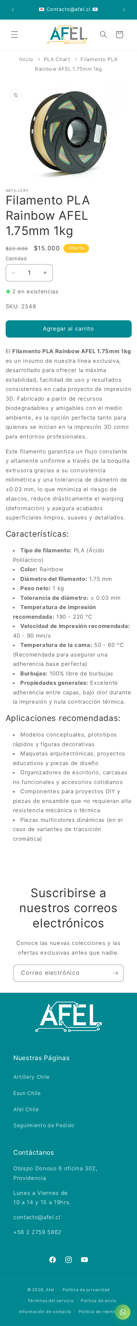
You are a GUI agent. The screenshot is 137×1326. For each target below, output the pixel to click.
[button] (15, 34)
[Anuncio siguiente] (124, 9)
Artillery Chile (31, 1077)
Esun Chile (27, 1093)
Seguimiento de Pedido (43, 1125)
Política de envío (98, 1300)
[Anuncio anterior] (13, 9)
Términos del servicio (50, 1300)
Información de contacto (45, 1311)
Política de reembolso (101, 1311)
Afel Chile (26, 1109)
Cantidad (16, 258)
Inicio (26, 59)
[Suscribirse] (115, 973)
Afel (50, 1289)
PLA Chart (57, 59)
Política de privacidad (86, 1289)
